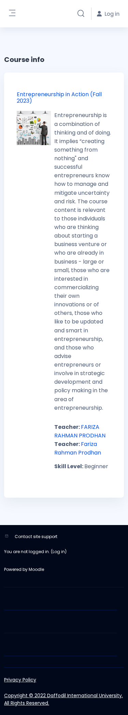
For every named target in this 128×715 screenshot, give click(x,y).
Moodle (36, 569)
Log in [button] (111, 14)
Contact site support (36, 536)
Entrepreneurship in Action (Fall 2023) (59, 97)
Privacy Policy (20, 679)
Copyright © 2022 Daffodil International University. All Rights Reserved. (63, 699)
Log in (59, 551)
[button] (80, 13)
